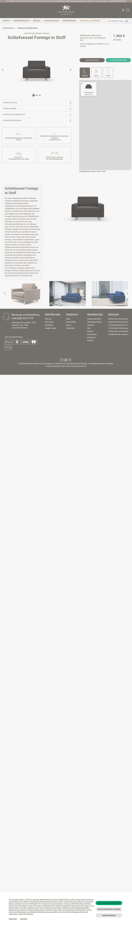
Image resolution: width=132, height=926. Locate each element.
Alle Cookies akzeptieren (109, 903)
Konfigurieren (109, 915)
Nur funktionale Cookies (109, 909)
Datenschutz (13, 919)
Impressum (23, 919)
